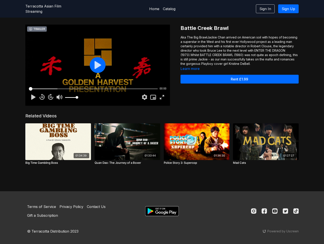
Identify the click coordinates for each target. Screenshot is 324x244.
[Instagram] (253, 211)
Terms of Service (41, 206)
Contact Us (96, 206)
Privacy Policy (71, 206)
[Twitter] (285, 211)
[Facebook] (264, 211)
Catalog (169, 9)
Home (154, 9)
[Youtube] (274, 211)
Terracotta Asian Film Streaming (43, 9)
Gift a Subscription (42, 215)
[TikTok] (296, 211)
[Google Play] (162, 211)
